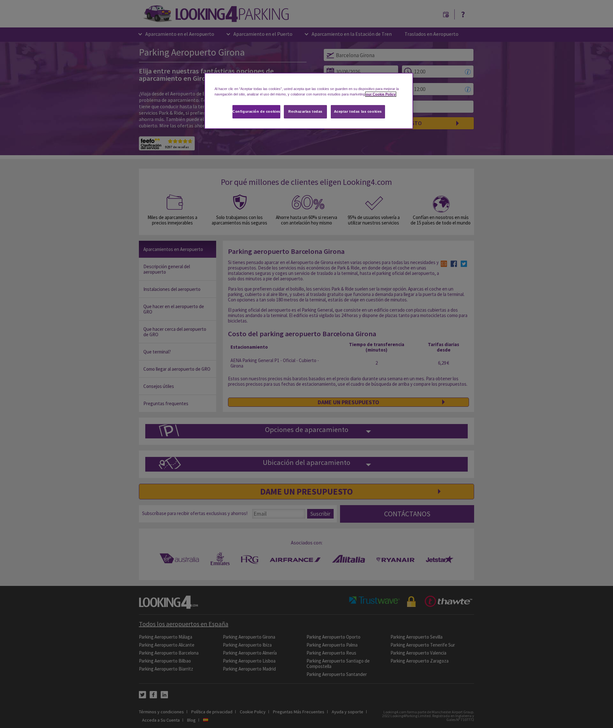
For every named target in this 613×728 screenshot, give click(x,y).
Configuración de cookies (256, 111)
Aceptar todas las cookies (358, 111)
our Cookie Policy (381, 94)
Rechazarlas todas (305, 111)
